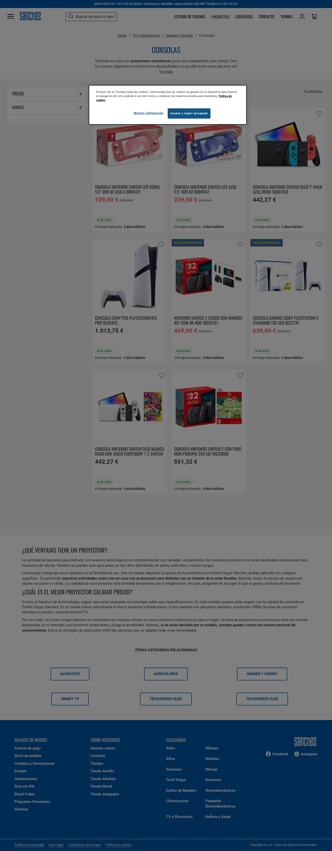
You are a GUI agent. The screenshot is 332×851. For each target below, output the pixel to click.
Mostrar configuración (149, 113)
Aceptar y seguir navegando (189, 113)
